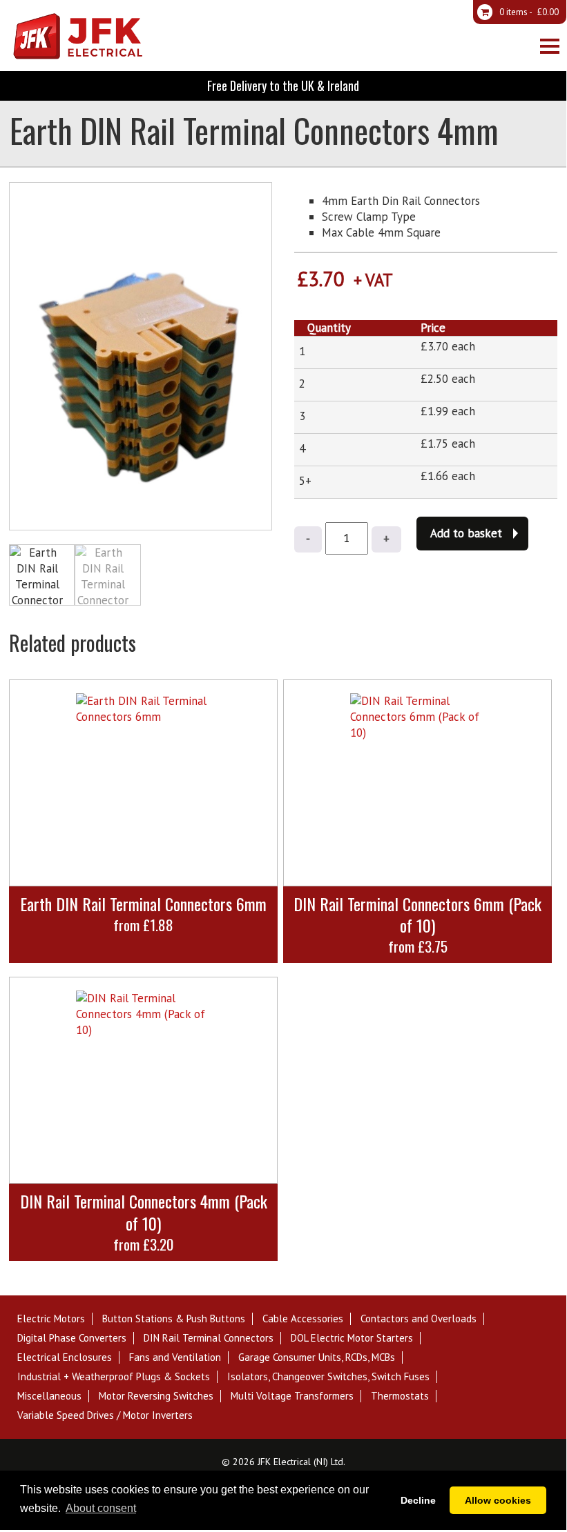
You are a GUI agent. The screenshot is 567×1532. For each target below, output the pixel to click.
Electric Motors (51, 1319)
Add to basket (466, 533)
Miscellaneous (49, 1396)
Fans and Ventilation (175, 1357)
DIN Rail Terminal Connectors (208, 1338)
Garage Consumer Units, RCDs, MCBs (316, 1357)
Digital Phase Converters (71, 1338)
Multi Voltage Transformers (292, 1396)
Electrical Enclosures (64, 1357)
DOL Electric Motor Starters (352, 1338)
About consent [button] (101, 1508)
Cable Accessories (302, 1319)
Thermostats (400, 1396)
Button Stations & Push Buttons (173, 1319)
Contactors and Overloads (419, 1319)
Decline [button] (418, 1500)
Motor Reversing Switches (156, 1396)
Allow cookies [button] (498, 1500)
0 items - (528, 12)
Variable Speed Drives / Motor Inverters (105, 1415)
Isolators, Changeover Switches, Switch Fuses (328, 1377)
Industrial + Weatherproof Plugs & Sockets (113, 1377)
